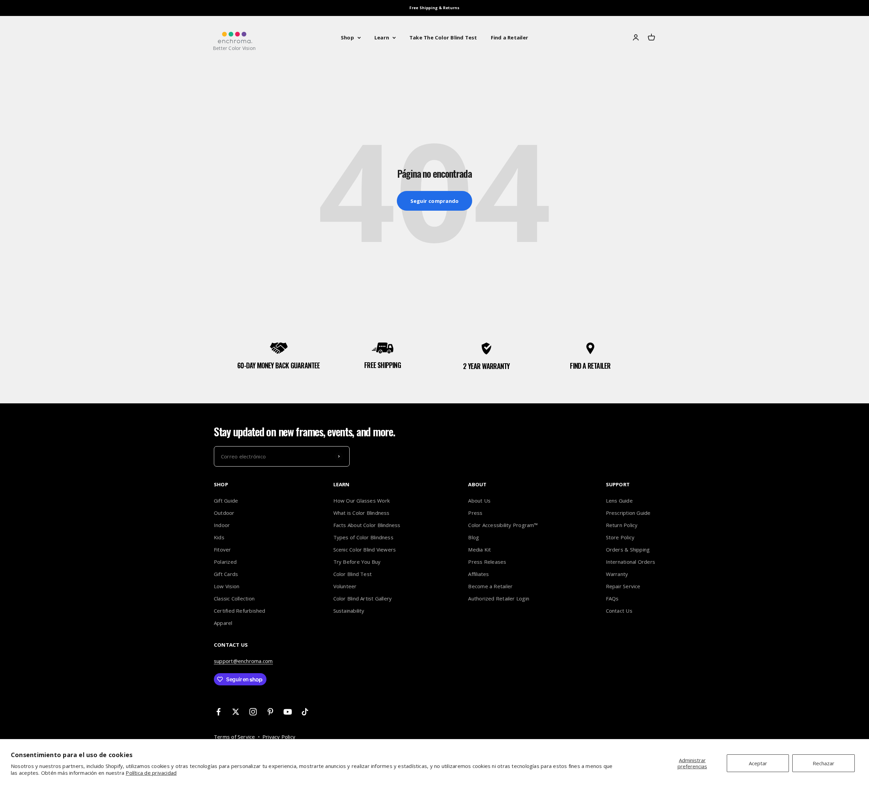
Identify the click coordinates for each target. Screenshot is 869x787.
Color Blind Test (352, 574)
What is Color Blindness (361, 512)
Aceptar (758, 763)
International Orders (630, 561)
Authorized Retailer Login (498, 598)
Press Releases (487, 561)
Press (475, 512)
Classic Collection (234, 598)
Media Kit (479, 549)
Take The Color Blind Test (443, 37)
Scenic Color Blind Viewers (364, 549)
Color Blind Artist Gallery (362, 598)
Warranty (617, 574)
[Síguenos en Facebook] (218, 711)
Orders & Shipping (628, 549)
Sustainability (349, 610)
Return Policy (622, 525)
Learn (381, 37)
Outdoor (224, 512)
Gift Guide (226, 500)
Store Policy (620, 537)
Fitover (222, 549)
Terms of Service (234, 736)
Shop (347, 37)
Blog (473, 537)
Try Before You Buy (357, 561)
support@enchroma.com (243, 661)
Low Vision (226, 586)
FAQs (612, 598)
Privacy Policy (278, 736)
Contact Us (619, 610)
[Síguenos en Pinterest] (270, 711)
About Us (479, 500)
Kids (219, 537)
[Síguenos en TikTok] (305, 711)
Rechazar (823, 763)
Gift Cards (226, 574)
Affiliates (478, 574)
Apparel (223, 622)
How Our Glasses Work (361, 500)
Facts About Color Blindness (367, 525)
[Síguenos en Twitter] (235, 711)
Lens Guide (619, 500)
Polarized (225, 561)
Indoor (222, 525)
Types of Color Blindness (363, 537)
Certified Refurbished (239, 610)
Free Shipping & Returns (434, 7)
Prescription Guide (628, 512)
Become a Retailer (490, 586)
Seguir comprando (434, 200)
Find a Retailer (509, 37)
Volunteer (345, 586)
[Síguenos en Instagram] (253, 711)
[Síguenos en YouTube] (287, 711)
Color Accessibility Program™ (503, 525)
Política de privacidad (151, 772)
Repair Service (623, 586)
